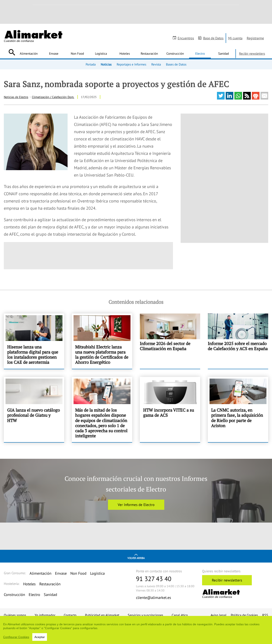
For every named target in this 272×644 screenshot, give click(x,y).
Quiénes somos (15, 615)
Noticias (106, 64)
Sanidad (223, 53)
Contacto (70, 615)
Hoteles (124, 53)
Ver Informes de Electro (136, 504)
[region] (136, 630)
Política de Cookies (244, 615)
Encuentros (186, 38)
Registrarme (255, 38)
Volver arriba (136, 558)
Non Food (77, 53)
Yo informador (45, 615)
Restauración (149, 53)
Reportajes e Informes (131, 64)
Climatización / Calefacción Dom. (53, 97)
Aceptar (39, 637)
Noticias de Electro (16, 97)
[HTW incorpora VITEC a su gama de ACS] (170, 409)
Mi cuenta (235, 38)
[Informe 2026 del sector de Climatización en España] (170, 341)
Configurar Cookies (16, 637)
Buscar (12, 52)
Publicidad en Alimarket (102, 615)
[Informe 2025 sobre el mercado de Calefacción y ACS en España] (238, 341)
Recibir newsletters (252, 53)
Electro (200, 53)
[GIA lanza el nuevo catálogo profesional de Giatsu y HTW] (34, 409)
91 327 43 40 (153, 578)
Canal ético (180, 615)
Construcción (175, 53)
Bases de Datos (176, 64)
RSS (265, 615)
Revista (156, 64)
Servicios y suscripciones (145, 615)
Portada (91, 64)
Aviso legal (219, 615)
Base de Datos (213, 38)
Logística (101, 53)
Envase (53, 53)
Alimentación (29, 53)
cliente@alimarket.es (153, 597)
